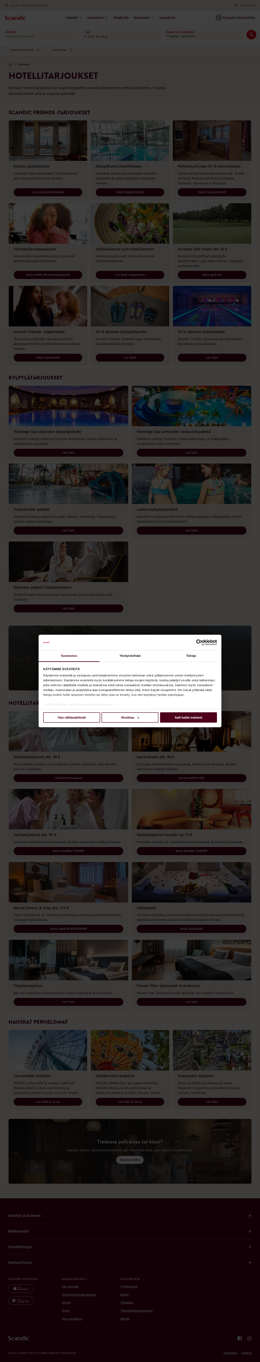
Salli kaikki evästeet (188, 717)
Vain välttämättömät (72, 717)
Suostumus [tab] (69, 655)
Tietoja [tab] (191, 655)
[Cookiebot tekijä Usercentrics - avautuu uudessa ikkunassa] (199, 642)
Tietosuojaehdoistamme (95, 704)
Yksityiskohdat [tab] (130, 655)
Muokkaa (127, 717)
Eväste (62, 704)
